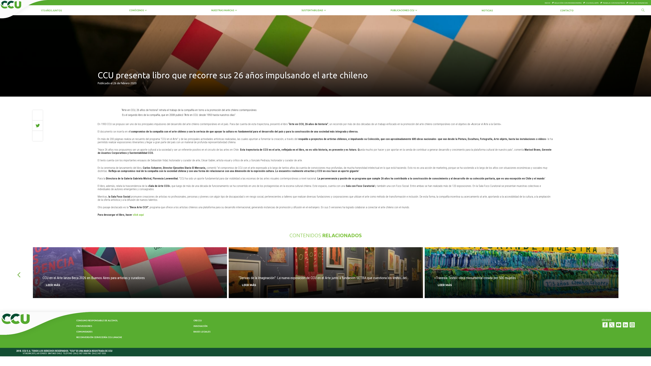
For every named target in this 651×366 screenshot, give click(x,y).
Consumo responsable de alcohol (97, 320)
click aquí (138, 214)
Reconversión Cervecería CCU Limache (99, 337)
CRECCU (197, 320)
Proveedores (84, 326)
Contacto (567, 10)
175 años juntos (51, 10)
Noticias (487, 10)
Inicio (547, 3)
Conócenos (136, 10)
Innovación (200, 326)
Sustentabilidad (312, 10)
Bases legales (202, 331)
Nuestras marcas (222, 10)
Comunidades (84, 331)
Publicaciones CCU (402, 10)
